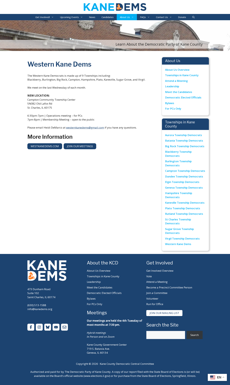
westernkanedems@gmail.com (85, 127)
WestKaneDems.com (45, 146)
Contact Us (162, 17)
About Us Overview (177, 69)
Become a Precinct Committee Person (169, 287)
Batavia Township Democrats (184, 140)
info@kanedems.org (39, 309)
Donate (182, 17)
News (92, 17)
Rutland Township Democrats (184, 214)
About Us (125, 17)
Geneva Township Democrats (184, 187)
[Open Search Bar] (193, 17)
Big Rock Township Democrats (184, 146)
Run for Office (154, 304)
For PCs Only (173, 108)
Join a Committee (156, 293)
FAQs (143, 17)
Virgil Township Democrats (182, 238)
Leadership (172, 86)
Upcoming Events (69, 17)
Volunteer (152, 298)
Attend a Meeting (176, 81)
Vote (149, 276)
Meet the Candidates (178, 92)
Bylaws (169, 103)
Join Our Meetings (80, 146)
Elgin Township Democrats (182, 182)
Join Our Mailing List (164, 313)
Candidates (108, 17)
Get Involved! (42, 17)
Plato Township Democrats (182, 208)
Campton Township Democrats (185, 171)
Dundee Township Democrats (184, 176)
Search (194, 335)
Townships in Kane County (182, 75)
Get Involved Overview (159, 270)
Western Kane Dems (178, 244)
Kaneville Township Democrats (184, 202)
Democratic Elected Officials (183, 97)
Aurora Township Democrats (183, 135)
